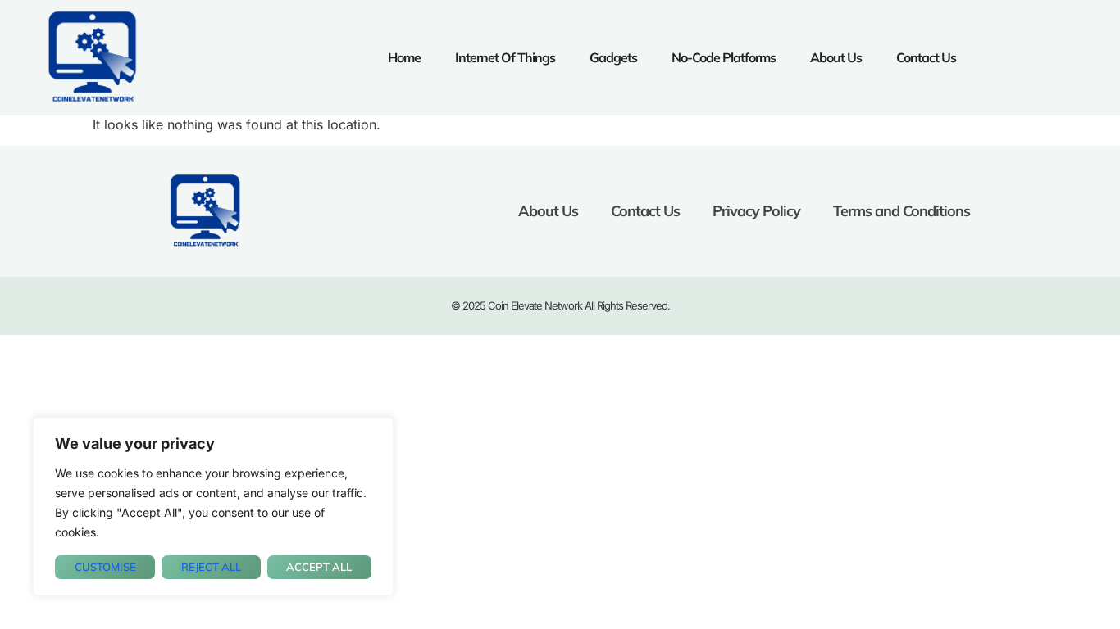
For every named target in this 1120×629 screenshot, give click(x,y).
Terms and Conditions (901, 210)
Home (404, 57)
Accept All (319, 566)
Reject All (211, 566)
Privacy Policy (756, 210)
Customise (105, 566)
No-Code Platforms (724, 57)
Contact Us (926, 57)
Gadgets (613, 57)
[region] (213, 506)
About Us (836, 57)
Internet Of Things (505, 57)
